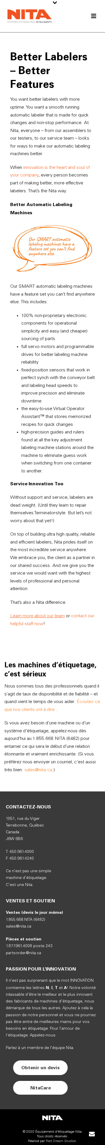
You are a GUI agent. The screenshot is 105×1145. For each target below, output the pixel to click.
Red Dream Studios (61, 1141)
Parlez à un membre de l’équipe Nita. (40, 1048)
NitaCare (40, 1088)
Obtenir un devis (40, 1067)
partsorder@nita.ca (23, 953)
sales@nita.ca (38, 770)
